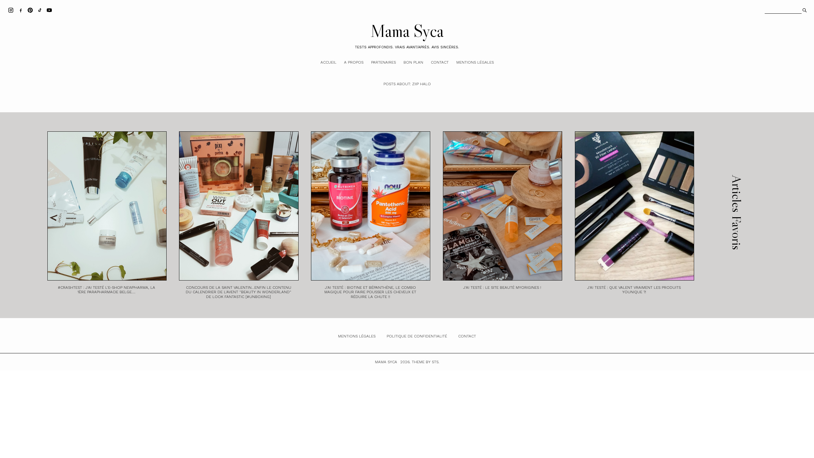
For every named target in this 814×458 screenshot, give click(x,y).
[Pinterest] (30, 9)
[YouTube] (49, 9)
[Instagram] (11, 9)
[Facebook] (20, 9)
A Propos (353, 62)
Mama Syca (407, 30)
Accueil (328, 62)
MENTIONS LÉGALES (357, 336)
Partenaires (383, 62)
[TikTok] (39, 9)
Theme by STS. (425, 362)
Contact (440, 62)
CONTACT (467, 336)
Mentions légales (475, 62)
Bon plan (413, 62)
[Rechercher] (804, 9)
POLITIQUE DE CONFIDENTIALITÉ (417, 336)
